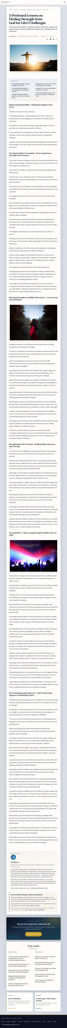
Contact (16, 888)
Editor (54, 1021)
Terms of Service (36, 1021)
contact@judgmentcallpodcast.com (39, 888)
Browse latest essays (33, 934)
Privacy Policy (22, 888)
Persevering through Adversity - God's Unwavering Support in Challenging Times (46, 94)
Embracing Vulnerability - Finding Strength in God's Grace (20, 84)
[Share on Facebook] (50, 39)
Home (10, 9)
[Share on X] (64, 2)
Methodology (41, 910)
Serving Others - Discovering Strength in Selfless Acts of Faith (45, 89)
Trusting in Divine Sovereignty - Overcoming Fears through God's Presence (20, 90)
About (12, 888)
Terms (28, 888)
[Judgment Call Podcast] (10, 2)
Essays (15, 9)
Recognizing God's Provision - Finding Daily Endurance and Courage (45, 84)
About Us (13, 1021)
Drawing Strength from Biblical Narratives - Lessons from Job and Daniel (21, 96)
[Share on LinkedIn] (53, 39)
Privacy (35, 910)
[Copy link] (56, 39)
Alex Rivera (13, 36)
